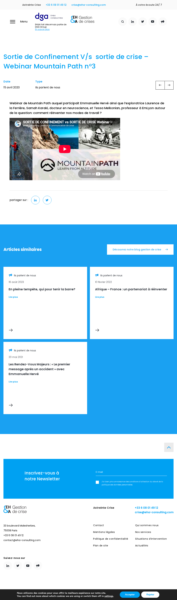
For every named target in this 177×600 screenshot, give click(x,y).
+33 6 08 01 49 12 (56, 5)
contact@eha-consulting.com (22, 540)
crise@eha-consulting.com (88, 5)
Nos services (143, 532)
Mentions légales (104, 532)
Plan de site (100, 545)
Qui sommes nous (147, 525)
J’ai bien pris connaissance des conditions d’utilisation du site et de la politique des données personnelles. (132, 483)
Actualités (141, 545)
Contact (98, 525)
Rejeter (150, 594)
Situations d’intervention (151, 539)
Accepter (130, 594)
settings (108, 596)
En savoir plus (42, 29)
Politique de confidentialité (110, 539)
